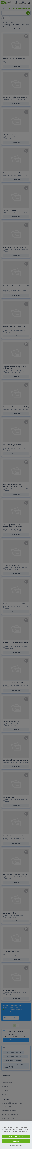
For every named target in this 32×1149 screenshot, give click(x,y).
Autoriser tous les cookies (16, 1136)
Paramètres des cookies (16, 1145)
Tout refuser (16, 1141)
